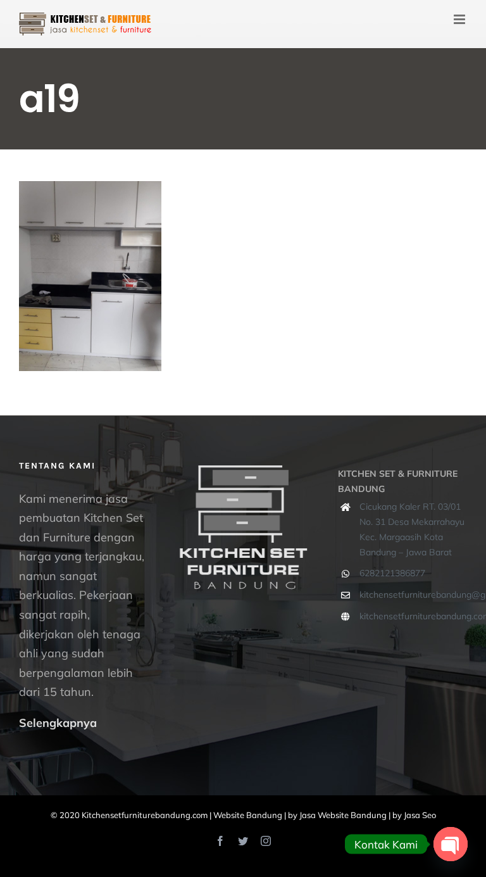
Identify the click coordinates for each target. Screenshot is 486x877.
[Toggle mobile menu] (460, 19)
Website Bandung (247, 815)
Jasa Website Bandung (343, 815)
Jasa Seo (420, 815)
